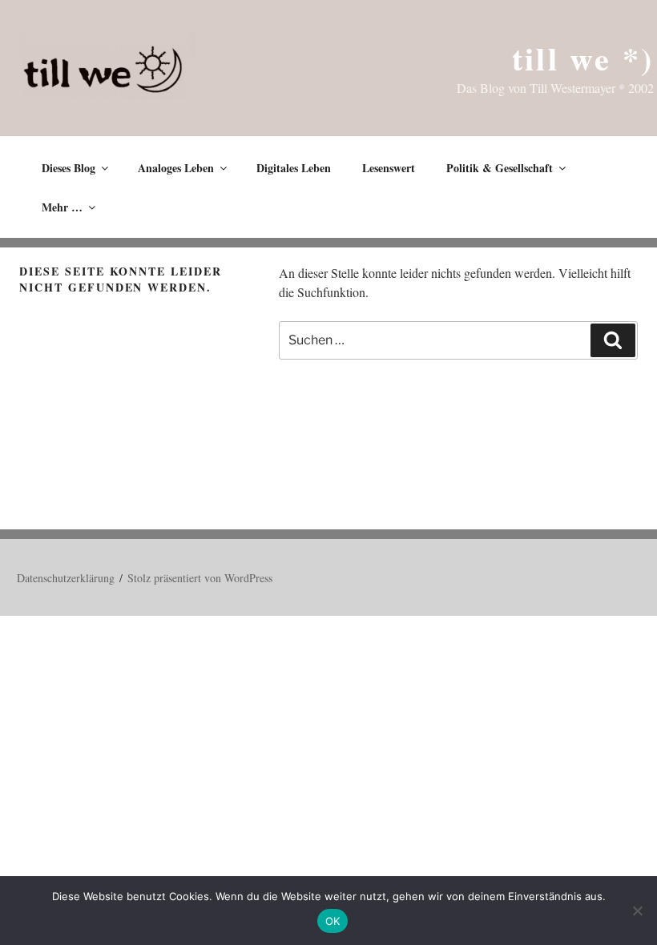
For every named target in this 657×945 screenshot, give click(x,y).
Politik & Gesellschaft (499, 167)
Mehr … (62, 207)
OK (333, 921)
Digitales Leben (293, 167)
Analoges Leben (176, 167)
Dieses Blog (68, 167)
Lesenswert (388, 167)
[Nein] (637, 911)
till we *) (583, 58)
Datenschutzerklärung (66, 577)
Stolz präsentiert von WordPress (199, 577)
